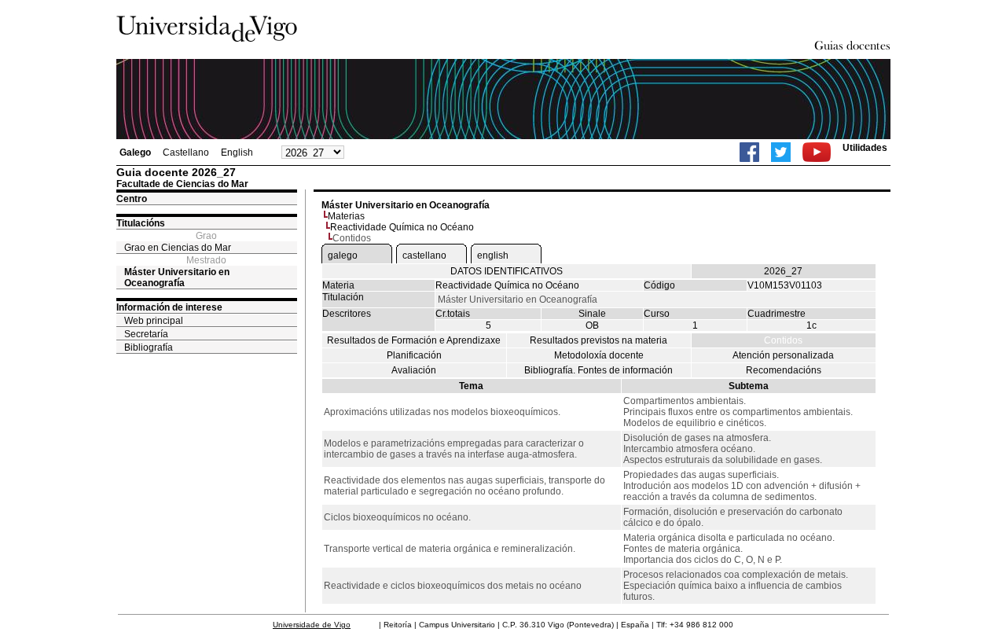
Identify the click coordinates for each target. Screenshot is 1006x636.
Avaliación (413, 370)
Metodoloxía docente (599, 355)
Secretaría (146, 334)
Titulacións (140, 223)
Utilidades (865, 147)
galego (343, 255)
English (237, 152)
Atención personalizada (783, 355)
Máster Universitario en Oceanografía (176, 278)
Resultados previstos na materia (598, 340)
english (493, 255)
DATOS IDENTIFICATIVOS (506, 271)
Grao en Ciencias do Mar (177, 247)
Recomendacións (783, 370)
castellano (424, 255)
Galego (135, 152)
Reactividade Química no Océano (402, 227)
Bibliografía (148, 347)
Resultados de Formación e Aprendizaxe (414, 340)
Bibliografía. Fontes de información (598, 370)
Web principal (153, 320)
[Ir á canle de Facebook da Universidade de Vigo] (749, 152)
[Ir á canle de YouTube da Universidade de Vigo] (816, 152)
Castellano (186, 152)
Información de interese (169, 307)
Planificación (414, 355)
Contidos (783, 340)
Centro (131, 198)
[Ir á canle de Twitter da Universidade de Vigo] (781, 152)
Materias (346, 216)
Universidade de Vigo (312, 624)
